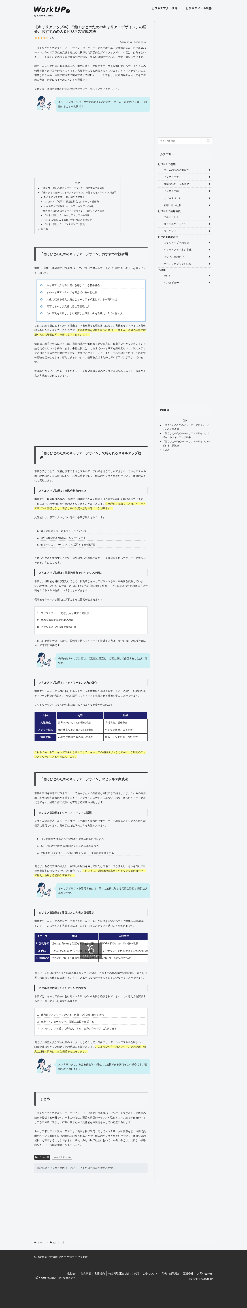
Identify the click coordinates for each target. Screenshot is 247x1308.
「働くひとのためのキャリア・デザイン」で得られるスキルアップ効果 (78, 192)
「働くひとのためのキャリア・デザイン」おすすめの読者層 (72, 188)
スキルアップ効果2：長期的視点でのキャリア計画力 (71, 201)
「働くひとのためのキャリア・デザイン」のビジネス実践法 (72, 211)
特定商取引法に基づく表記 (123, 1273)
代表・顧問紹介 (170, 1273)
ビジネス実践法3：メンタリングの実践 (64, 224)
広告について (150, 1273)
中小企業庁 (81, 1256)
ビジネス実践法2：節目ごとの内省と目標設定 (68, 220)
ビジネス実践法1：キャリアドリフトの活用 (67, 215)
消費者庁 (53, 1256)
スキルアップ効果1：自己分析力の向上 (64, 197)
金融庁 (62, 1256)
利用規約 (100, 1273)
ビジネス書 (43, 1157)
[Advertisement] (91, 148)
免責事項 (86, 1273)
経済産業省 (40, 1256)
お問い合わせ (204, 1273)
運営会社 (188, 1273)
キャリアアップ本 (62, 1157)
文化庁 (70, 1256)
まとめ (44, 229)
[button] (208, 141)
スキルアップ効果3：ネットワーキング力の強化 (69, 206)
